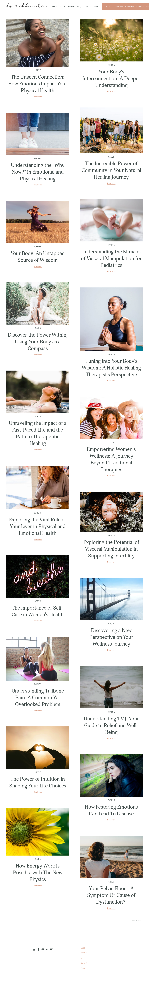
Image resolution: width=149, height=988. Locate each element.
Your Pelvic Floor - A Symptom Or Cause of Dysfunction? (111, 895)
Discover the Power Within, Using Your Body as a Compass (38, 342)
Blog (79, 6)
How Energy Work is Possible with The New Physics (37, 872)
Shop (95, 6)
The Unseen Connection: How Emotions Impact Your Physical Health (37, 84)
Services (71, 6)
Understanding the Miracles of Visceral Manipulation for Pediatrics (111, 258)
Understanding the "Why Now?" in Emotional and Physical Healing (37, 172)
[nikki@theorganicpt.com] (51, 949)
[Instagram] (34, 949)
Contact (87, 6)
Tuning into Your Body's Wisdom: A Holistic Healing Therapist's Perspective (111, 368)
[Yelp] (47, 949)
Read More (38, 97)
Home (54, 6)
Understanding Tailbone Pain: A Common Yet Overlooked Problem (38, 698)
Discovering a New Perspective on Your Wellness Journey (111, 637)
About (62, 6)
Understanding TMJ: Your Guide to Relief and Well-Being (111, 725)
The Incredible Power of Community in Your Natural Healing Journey (111, 170)
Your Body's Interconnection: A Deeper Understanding (111, 78)
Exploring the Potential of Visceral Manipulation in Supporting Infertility (111, 549)
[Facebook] (38, 949)
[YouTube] (42, 949)
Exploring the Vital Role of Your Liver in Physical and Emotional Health (37, 526)
